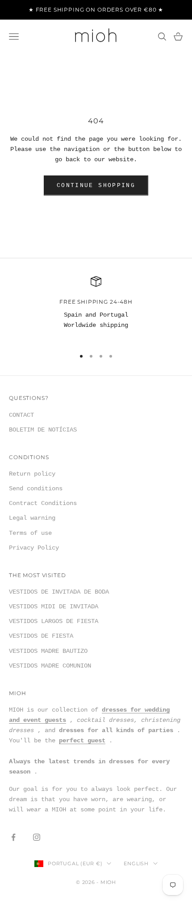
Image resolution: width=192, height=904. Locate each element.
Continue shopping (96, 185)
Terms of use (30, 533)
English (136, 863)
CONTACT (21, 415)
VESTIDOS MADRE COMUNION (50, 665)
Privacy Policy (34, 547)
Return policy (32, 473)
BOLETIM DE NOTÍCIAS (43, 429)
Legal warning (32, 517)
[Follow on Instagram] (36, 837)
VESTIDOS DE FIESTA (41, 635)
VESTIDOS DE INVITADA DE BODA (59, 591)
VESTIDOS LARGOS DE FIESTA (53, 621)
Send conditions (36, 488)
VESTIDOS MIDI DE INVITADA (53, 606)
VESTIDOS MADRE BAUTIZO (48, 651)
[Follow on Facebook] (13, 837)
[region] (96, 308)
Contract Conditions (43, 503)
